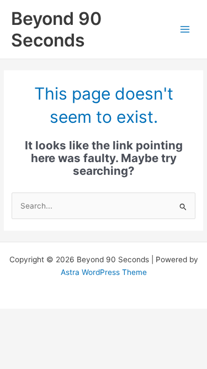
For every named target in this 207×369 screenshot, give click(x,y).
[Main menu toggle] (185, 29)
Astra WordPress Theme (104, 272)
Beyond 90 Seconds (56, 29)
